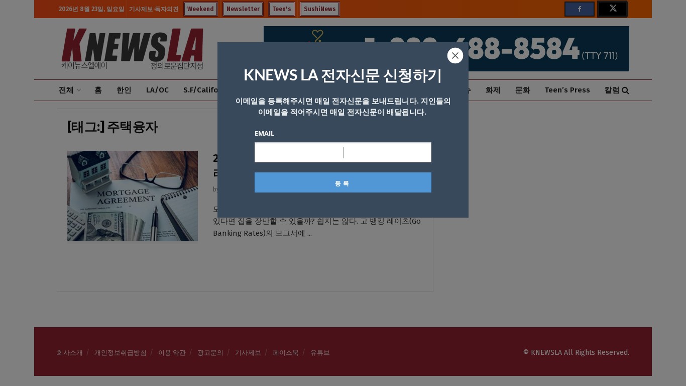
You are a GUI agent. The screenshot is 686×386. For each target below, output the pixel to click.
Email (264, 133)
